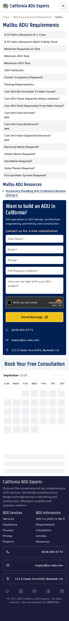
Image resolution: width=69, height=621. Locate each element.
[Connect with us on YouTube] (34, 591)
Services (8, 519)
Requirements (45, 524)
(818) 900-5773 (22, 330)
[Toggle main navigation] (63, 6)
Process (8, 530)
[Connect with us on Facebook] (48, 591)
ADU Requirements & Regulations (32, 17)
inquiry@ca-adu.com (25, 340)
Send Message (32, 317)
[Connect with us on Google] (7, 591)
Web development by (40, 602)
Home (6, 17)
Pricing (7, 536)
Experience (10, 524)
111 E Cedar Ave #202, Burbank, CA (35, 350)
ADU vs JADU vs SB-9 (50, 519)
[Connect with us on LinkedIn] (21, 591)
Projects (8, 541)
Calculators (43, 530)
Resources (43, 541)
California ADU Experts (22, 481)
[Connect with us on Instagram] (62, 591)
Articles (41, 536)
